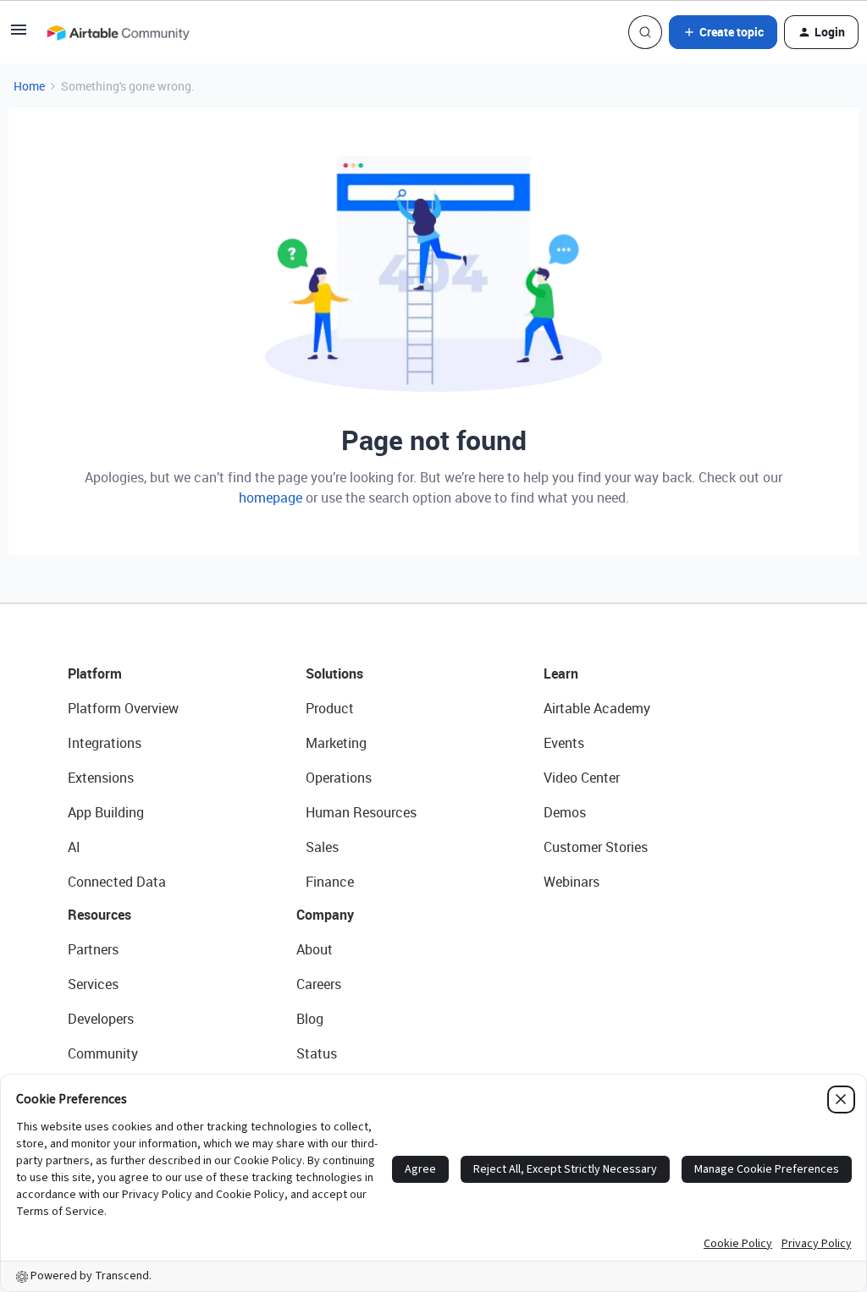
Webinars (571, 881)
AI (74, 847)
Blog (309, 1018)
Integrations (104, 743)
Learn (561, 673)
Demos (565, 812)
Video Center (582, 777)
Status (316, 1053)
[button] (18, 35)
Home (29, 86)
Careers (318, 984)
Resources (99, 914)
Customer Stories (596, 847)
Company (325, 914)
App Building (106, 812)
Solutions (334, 673)
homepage (270, 497)
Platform (95, 673)
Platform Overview (123, 708)
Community (103, 1053)
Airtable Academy (597, 708)
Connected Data (117, 881)
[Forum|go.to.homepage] (117, 32)
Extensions (101, 777)
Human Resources (361, 812)
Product (330, 708)
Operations (339, 777)
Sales (322, 847)
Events (564, 743)
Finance (330, 881)
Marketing (336, 743)
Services (93, 984)
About (314, 949)
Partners (93, 949)
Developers (101, 1018)
